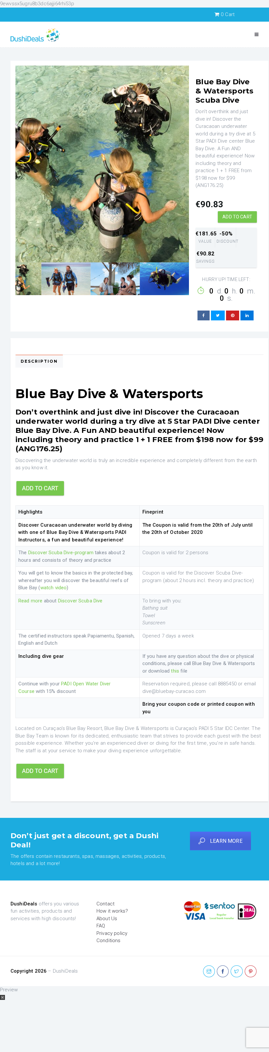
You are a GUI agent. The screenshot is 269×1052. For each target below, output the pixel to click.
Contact (105, 904)
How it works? (112, 911)
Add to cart (237, 216)
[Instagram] (209, 971)
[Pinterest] (251, 971)
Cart (228, 14)
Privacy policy (111, 933)
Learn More (226, 841)
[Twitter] (236, 971)
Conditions (108, 940)
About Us (106, 918)
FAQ (100, 926)
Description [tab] (39, 361)
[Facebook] (223, 971)
